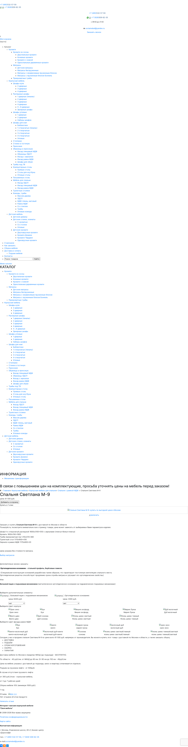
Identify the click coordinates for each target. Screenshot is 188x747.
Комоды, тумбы (19, 193)
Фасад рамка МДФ (25, 159)
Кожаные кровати (25, 57)
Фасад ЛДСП (23, 183)
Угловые (20, 138)
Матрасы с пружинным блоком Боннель (34, 76)
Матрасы (17, 65)
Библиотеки (22, 125)
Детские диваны (20, 217)
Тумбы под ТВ (19, 164)
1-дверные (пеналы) (25, 96)
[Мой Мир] (7, 745)
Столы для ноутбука (26, 172)
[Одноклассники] (4, 745)
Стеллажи (17, 141)
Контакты (8, 256)
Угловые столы (23, 175)
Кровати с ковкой (25, 60)
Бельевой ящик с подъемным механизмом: (29, 595)
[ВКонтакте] (1, 745)
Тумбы (20, 209)
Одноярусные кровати (27, 240)
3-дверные (22, 89)
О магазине (9, 243)
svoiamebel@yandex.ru (95, 28)
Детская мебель (16, 214)
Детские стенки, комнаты (24, 219)
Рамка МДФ (22, 204)
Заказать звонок (94, 32)
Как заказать (9, 245)
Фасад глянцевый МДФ (27, 151)
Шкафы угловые (20, 112)
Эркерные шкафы (24, 109)
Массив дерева (24, 196)
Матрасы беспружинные (27, 70)
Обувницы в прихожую (23, 149)
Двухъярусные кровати (27, 232)
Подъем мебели (15, 253)
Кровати (12, 49)
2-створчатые (23, 130)
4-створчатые (23, 136)
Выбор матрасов (7, 555)
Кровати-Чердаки (25, 238)
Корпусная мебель (16, 81)
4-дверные (22, 91)
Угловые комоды (24, 211)
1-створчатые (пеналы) (27, 128)
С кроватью (22, 222)
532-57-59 (12, 737)
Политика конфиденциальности (14, 717)
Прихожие (17, 146)
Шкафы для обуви (25, 162)
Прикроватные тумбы (22, 78)
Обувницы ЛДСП (24, 154)
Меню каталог (6, 264)
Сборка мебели (11, 248)
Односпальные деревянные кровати (33, 62)
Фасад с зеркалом (25, 157)
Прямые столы (23, 170)
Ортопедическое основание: (76, 595)
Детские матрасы (25, 68)
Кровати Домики (24, 235)
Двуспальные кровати (26, 55)
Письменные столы (21, 177)
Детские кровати (20, 230)
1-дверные (21, 115)
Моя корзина (5, 39)
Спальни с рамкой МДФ (68, 490)
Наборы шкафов (24, 120)
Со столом (22, 225)
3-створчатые (23, 133)
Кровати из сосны (21, 52)
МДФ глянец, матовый (26, 201)
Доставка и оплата (12, 251)
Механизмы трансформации (16, 478)
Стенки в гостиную (21, 143)
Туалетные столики (21, 191)
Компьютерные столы (22, 167)
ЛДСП (20, 198)
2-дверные (22, 86)
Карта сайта (5, 721)
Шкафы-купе (18, 83)
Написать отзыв (7, 701)
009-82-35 (30, 737)
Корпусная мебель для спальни (42, 490)
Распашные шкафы (21, 94)
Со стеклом (22, 206)
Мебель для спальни (22, 180)
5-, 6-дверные (23, 107)
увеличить (94, 515)
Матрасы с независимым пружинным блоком (37, 73)
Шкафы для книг (20, 123)
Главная (6, 490)
